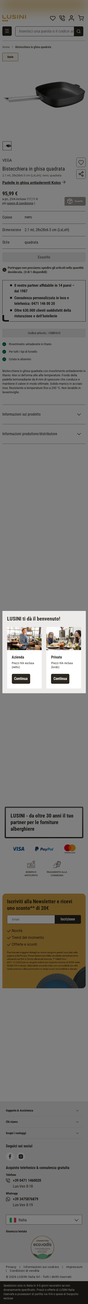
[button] (24, 657)
